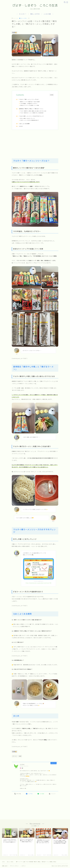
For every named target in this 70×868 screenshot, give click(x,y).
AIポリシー (24, 866)
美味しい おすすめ (35, 14)
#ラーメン (15, 756)
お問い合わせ (4, 866)
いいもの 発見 (47, 14)
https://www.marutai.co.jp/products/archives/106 (38, 583)
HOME (3, 861)
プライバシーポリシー (14, 866)
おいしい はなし (24, 18)
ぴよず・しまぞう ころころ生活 (35, 5)
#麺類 (20, 756)
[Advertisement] (35, 143)
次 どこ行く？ (22, 14)
